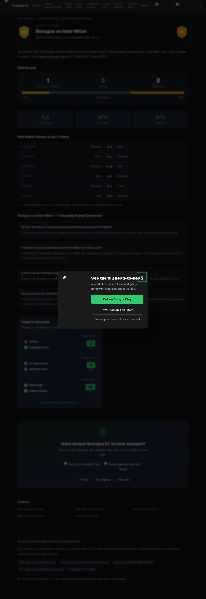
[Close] (141, 277)
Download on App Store (117, 310)
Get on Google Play (117, 299)
